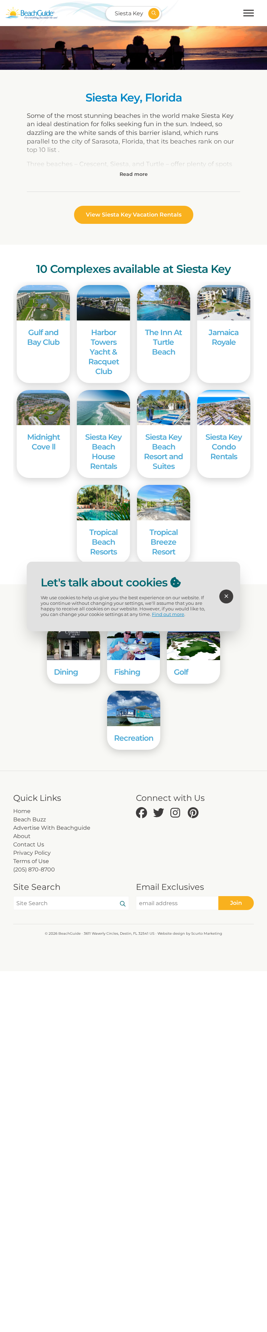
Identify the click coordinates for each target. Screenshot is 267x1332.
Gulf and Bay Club (43, 337)
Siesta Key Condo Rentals (223, 446)
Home (22, 811)
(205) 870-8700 (34, 869)
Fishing (127, 672)
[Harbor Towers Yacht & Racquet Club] (103, 302)
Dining (66, 672)
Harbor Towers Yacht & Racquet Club (103, 351)
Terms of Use (31, 861)
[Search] (123, 904)
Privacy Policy (32, 853)
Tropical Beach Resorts (103, 542)
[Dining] (73, 642)
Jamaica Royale (223, 337)
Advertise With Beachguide (51, 828)
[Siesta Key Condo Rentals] (223, 407)
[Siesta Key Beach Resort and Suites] (163, 407)
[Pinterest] (195, 813)
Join (236, 903)
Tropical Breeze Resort (163, 542)
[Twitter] (160, 813)
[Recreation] (133, 708)
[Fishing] (133, 642)
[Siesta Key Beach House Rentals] (103, 407)
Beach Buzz (29, 819)
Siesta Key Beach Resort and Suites (163, 451)
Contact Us (28, 844)
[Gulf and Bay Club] (43, 302)
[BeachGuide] (31, 13)
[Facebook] (143, 813)
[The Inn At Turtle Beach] (163, 302)
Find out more (168, 614)
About (22, 836)
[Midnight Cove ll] (43, 407)
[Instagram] (177, 813)
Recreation (133, 738)
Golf (181, 672)
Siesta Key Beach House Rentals (103, 451)
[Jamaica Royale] (223, 302)
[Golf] (193, 642)
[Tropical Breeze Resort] (163, 502)
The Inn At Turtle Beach (163, 342)
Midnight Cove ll (43, 442)
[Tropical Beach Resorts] (103, 502)
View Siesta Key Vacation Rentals (133, 214)
